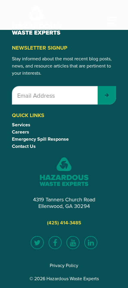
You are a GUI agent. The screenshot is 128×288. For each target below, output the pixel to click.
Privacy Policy (64, 265)
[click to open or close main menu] (111, 20)
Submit (107, 95)
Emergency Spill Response (40, 139)
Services (21, 124)
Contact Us (24, 146)
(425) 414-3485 (64, 222)
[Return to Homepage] (36, 20)
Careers (20, 131)
